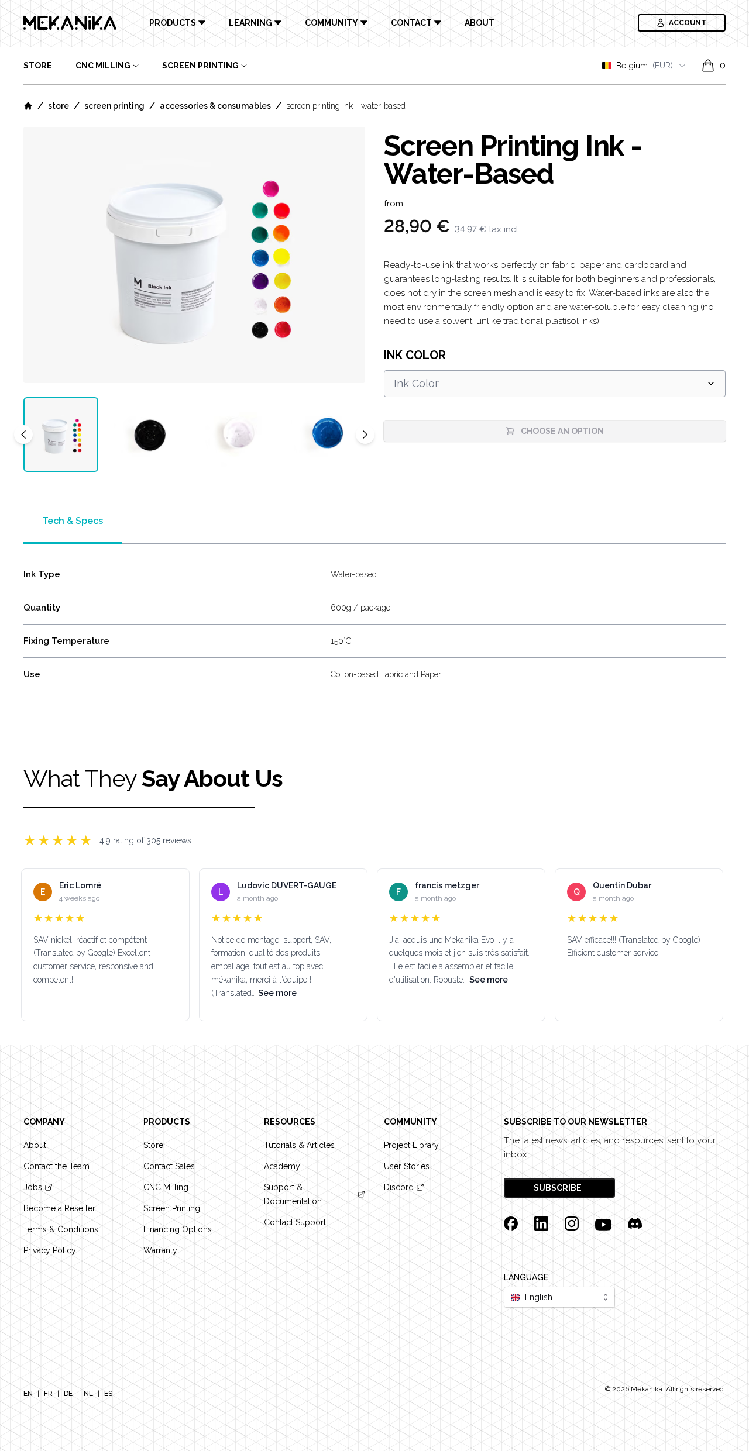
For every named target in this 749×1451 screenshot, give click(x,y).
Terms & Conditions (60, 1229)
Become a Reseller (59, 1208)
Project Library (411, 1145)
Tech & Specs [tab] (72, 520)
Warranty (160, 1250)
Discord (399, 1187)
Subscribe (558, 1187)
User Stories (407, 1166)
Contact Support (295, 1222)
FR (48, 1394)
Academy (282, 1166)
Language (526, 1277)
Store (37, 65)
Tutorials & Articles (299, 1145)
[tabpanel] (194, 255)
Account (687, 23)
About (479, 22)
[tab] (61, 434)
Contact (411, 22)
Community (331, 22)
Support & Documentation (293, 1194)
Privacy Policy (49, 1250)
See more (277, 993)
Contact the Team (56, 1166)
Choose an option (562, 431)
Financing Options (177, 1229)
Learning (250, 22)
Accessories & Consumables (215, 106)
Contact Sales (169, 1166)
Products (172, 22)
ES (108, 1394)
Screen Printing (114, 106)
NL (88, 1394)
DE (68, 1394)
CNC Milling (165, 1187)
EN (28, 1394)
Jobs (32, 1187)
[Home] (28, 106)
